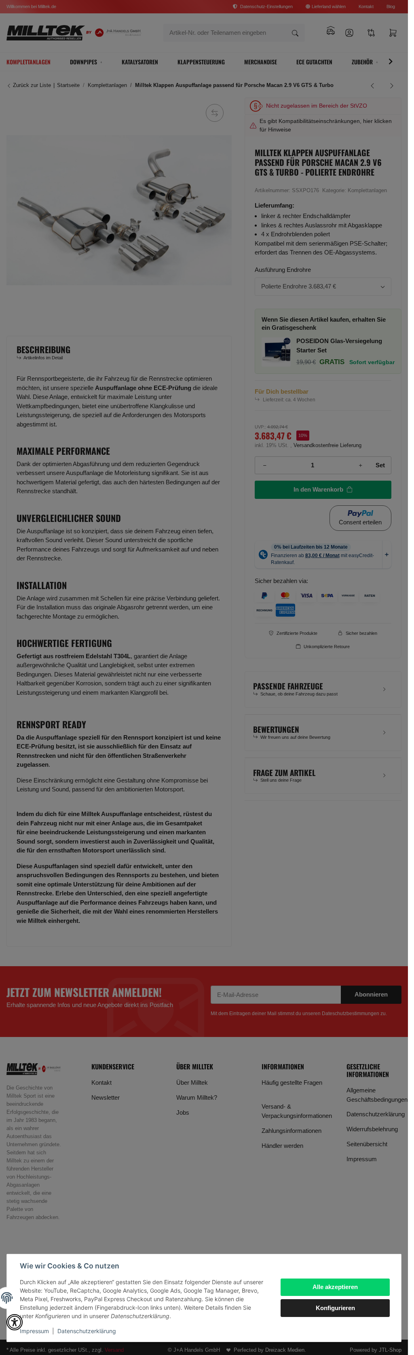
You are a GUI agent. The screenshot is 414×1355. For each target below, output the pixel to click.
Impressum (34, 1330)
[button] (14, 1322)
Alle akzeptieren (335, 1286)
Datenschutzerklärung (86, 1330)
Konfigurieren (335, 1307)
